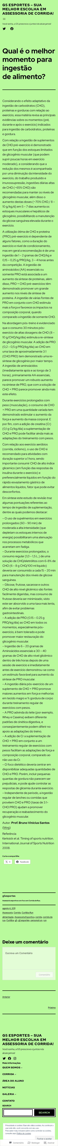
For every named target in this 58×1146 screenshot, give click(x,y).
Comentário (44, 974)
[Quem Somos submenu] (21, 1067)
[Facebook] (9, 1058)
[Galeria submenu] (15, 1094)
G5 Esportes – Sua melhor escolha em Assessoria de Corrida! (28, 9)
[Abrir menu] (4, 19)
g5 (16, 920)
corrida (38, 917)
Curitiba (10, 920)
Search (44, 1112)
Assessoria (7, 912)
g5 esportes (24, 920)
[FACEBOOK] (12, 28)
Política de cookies (24, 1133)
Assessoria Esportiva (24, 917)
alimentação (8, 917)
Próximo (52, 1007)
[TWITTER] (4, 28)
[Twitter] (4, 1058)
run (45, 920)
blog (7, 827)
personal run (36, 920)
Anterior (6, 997)
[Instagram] (15, 1058)
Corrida (17, 912)
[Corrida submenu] (15, 1074)
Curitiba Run (27, 912)
